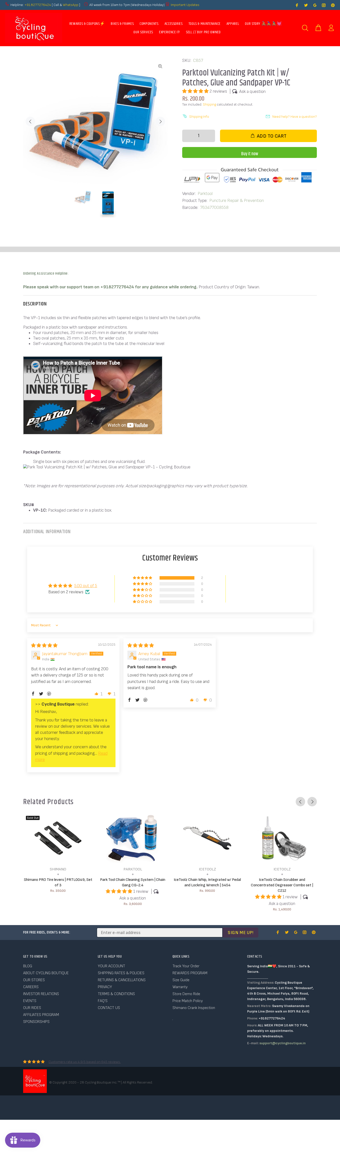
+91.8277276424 (37, 5)
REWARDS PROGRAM (189, 973)
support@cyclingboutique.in (282, 1043)
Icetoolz (207, 869)
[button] (196, 91)
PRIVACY (105, 987)
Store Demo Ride (186, 994)
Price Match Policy (187, 1001)
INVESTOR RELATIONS (41, 994)
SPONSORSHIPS (36, 1021)
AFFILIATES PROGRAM (41, 1014)
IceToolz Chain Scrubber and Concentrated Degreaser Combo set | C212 (282, 885)
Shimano (58, 869)
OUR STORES (34, 980)
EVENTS (29, 1001)
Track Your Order (185, 966)
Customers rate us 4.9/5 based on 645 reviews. (85, 1062)
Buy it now (249, 153)
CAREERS (31, 987)
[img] (44, 645)
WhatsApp (71, 5)
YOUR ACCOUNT (111, 966)
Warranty (180, 987)
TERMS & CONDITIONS (116, 994)
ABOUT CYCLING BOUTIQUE (46, 973)
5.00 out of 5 (85, 585)
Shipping (209, 104)
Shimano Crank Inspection (193, 1008)
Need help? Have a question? (294, 116)
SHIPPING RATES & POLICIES (121, 973)
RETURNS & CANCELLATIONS (122, 980)
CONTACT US (109, 1008)
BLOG (27, 966)
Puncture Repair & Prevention (236, 200)
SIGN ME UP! (240, 932)
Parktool (205, 193)
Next (160, 121)
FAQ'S (103, 1001)
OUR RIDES (32, 1008)
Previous (30, 121)
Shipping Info (199, 116)
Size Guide (180, 980)
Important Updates (185, 5)
